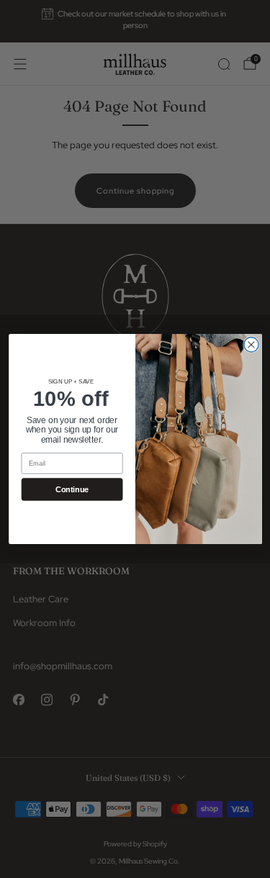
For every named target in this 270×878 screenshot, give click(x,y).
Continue (72, 489)
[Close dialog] (250, 345)
